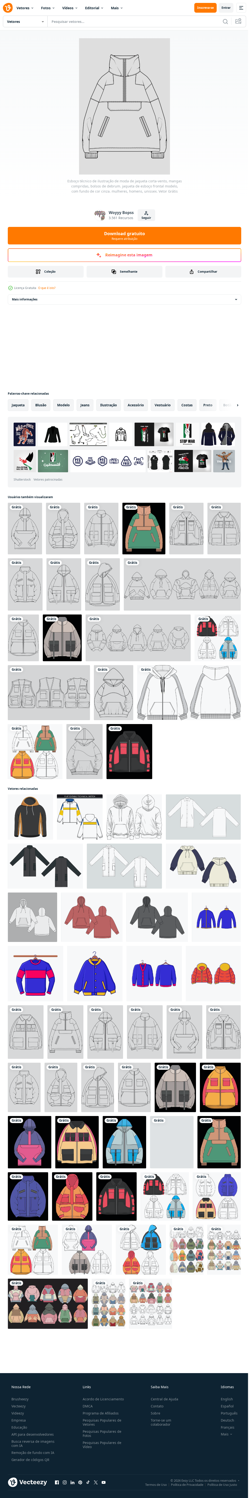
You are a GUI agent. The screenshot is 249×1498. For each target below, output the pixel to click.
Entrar (222, 8)
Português (226, 1413)
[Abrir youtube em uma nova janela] (104, 1482)
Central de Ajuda (162, 1399)
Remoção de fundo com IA (32, 1452)
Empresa (18, 1420)
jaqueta (18, 405)
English (224, 1399)
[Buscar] (222, 21)
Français (224, 1427)
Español (224, 1406)
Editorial (92, 8)
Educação (19, 1427)
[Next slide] (230, 405)
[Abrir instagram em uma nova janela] (65, 1482)
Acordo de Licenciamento (101, 1399)
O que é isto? (46, 288)
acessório (136, 405)
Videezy (17, 1413)
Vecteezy (18, 1406)
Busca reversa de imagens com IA (32, 1443)
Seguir (144, 218)
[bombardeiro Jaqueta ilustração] (213, 973)
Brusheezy (19, 1399)
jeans (84, 405)
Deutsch (224, 1420)
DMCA (86, 1406)
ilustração (108, 405)
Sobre (153, 1413)
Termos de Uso (152, 1484)
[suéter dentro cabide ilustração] (154, 973)
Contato (154, 1406)
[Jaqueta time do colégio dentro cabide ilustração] (95, 973)
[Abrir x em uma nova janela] (96, 1482)
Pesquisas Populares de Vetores (100, 1422)
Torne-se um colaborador (158, 1422)
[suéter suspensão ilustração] (35, 973)
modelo (63, 405)
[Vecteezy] (8, 8)
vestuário (163, 405)
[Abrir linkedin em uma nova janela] (72, 1482)
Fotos (46, 8)
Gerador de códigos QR (30, 1459)
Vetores (23, 8)
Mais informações (24, 299)
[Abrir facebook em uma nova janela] (57, 1482)
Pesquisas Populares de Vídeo (100, 1444)
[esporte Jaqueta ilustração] (216, 917)
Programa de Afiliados (99, 1413)
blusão (40, 405)
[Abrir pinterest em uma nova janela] (80, 1482)
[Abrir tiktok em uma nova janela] (88, 1482)
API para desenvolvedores (32, 1434)
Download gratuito (122, 236)
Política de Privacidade (183, 1484)
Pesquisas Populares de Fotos (100, 1433)
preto (208, 405)
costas (187, 405)
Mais (115, 8)
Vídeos (67, 8)
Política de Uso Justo (218, 1484)
